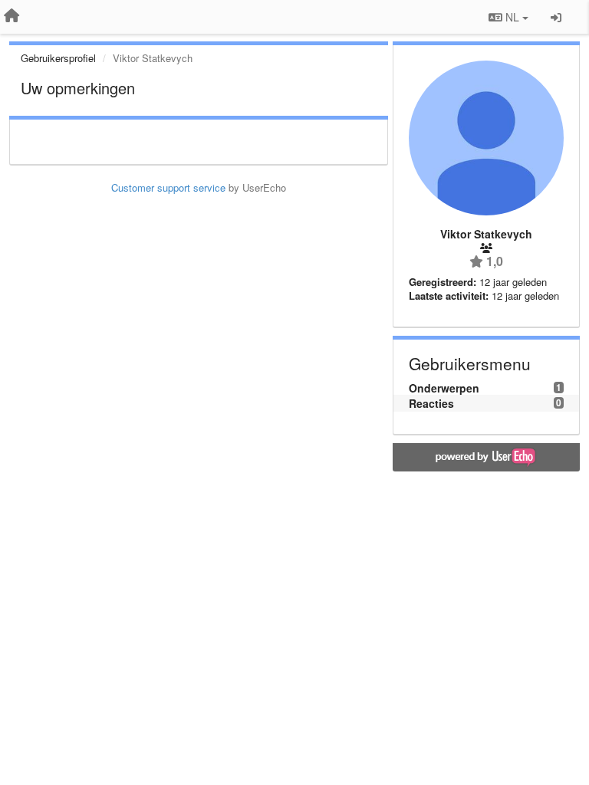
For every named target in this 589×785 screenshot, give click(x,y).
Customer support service (168, 187)
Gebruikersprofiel (58, 58)
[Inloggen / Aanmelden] (556, 17)
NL (512, 17)
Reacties (431, 403)
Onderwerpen (444, 388)
